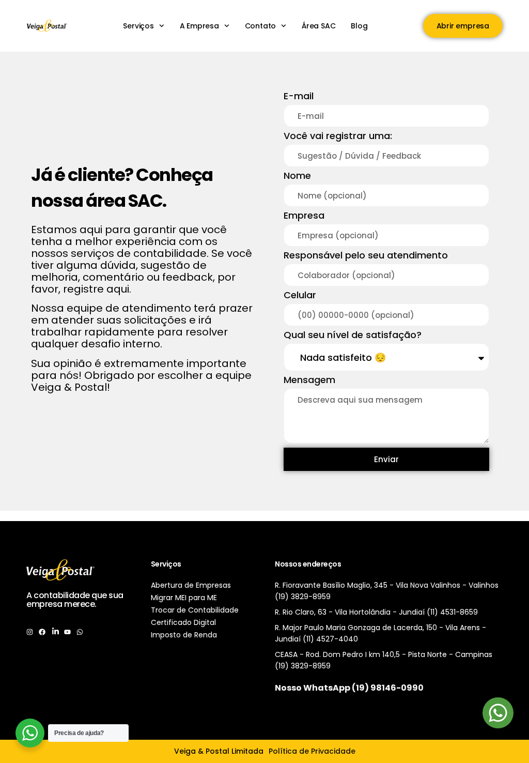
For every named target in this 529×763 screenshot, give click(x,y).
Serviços (138, 26)
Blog (359, 26)
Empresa (304, 216)
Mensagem (309, 380)
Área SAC (318, 26)
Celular (300, 296)
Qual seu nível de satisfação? (353, 335)
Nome (297, 176)
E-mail (299, 96)
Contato (260, 26)
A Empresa (199, 26)
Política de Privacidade (312, 751)
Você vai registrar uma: (338, 136)
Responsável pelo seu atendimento (366, 256)
